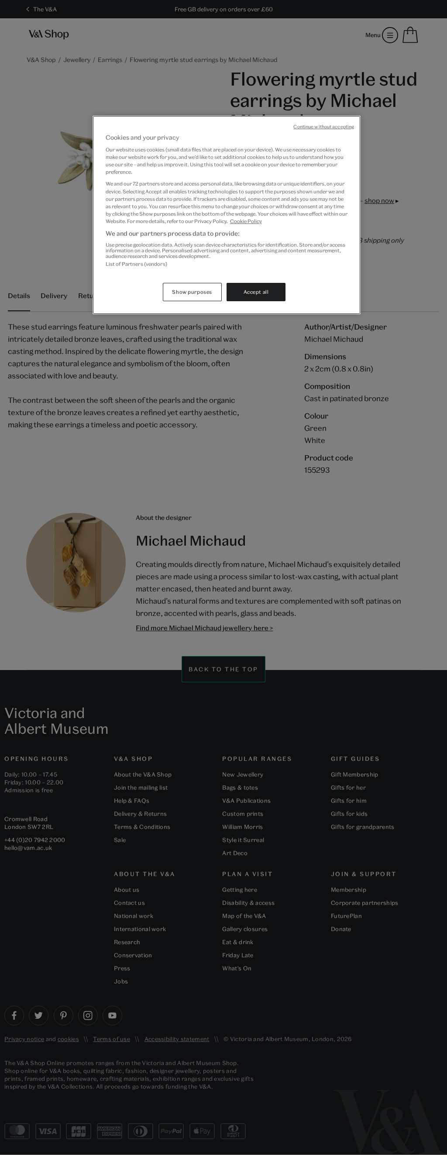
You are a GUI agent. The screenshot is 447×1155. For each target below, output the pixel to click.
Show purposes (192, 292)
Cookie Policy (246, 221)
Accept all (256, 292)
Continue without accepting (323, 126)
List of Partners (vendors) (136, 264)
